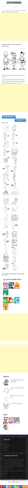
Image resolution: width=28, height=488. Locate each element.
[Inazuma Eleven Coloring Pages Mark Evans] (6, 144)
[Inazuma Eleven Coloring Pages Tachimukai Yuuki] (14, 136)
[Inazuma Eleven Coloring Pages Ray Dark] (14, 226)
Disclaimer (5, 473)
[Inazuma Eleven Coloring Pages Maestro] (6, 267)
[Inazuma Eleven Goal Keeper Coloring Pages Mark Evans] (6, 169)
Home (3, 10)
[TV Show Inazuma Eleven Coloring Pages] (14, 201)
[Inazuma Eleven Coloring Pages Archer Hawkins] (14, 185)
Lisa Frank (5, 447)
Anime (20, 273)
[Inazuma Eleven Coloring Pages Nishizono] (6, 136)
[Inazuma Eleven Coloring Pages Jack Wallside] (14, 267)
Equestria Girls (6, 446)
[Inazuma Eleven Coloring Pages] (6, 160)
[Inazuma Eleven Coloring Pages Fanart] (6, 193)
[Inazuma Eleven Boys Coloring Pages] (6, 259)
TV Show (6, 275)
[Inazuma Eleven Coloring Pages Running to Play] (14, 169)
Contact (5, 476)
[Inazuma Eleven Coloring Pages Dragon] (14, 209)
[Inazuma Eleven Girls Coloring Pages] (14, 242)
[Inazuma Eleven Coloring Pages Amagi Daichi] (14, 250)
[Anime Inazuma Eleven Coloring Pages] (6, 177)
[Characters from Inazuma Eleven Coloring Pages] (14, 218)
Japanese (22, 273)
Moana (5, 449)
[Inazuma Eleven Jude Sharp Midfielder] (6, 226)
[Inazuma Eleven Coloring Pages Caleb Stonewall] (6, 250)
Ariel (4, 443)
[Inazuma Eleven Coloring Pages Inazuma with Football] (6, 218)
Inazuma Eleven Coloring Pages (13, 10)
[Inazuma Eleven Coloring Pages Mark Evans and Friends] (14, 193)
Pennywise (6, 450)
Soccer (3, 275)
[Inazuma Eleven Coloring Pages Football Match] (14, 128)
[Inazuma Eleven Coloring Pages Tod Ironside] (6, 152)
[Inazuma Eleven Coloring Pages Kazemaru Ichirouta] (6, 185)
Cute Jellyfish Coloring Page (16, 403)
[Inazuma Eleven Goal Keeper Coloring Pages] (14, 144)
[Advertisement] (14, 27)
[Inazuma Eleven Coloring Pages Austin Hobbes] (14, 259)
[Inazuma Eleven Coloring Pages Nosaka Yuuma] (14, 152)
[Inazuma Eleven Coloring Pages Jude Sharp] (6, 209)
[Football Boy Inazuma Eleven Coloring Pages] (14, 160)
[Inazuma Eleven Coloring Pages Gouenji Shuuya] (14, 234)
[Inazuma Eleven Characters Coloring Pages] (6, 201)
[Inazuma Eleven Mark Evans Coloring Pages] (6, 234)
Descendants (6, 444)
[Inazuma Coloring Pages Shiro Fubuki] (6, 128)
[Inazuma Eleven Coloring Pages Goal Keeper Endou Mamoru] (14, 177)
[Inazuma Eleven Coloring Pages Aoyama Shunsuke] (6, 242)
